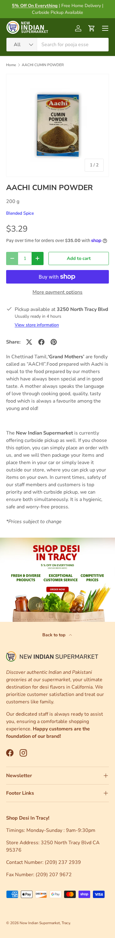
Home (11, 65)
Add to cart (79, 258)
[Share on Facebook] (41, 342)
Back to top (54, 635)
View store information (37, 325)
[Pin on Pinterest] (54, 342)
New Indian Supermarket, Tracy (45, 922)
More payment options (57, 292)
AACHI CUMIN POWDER (43, 65)
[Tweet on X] (29, 342)
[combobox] (57, 44)
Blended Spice (20, 213)
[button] (91, 28)
